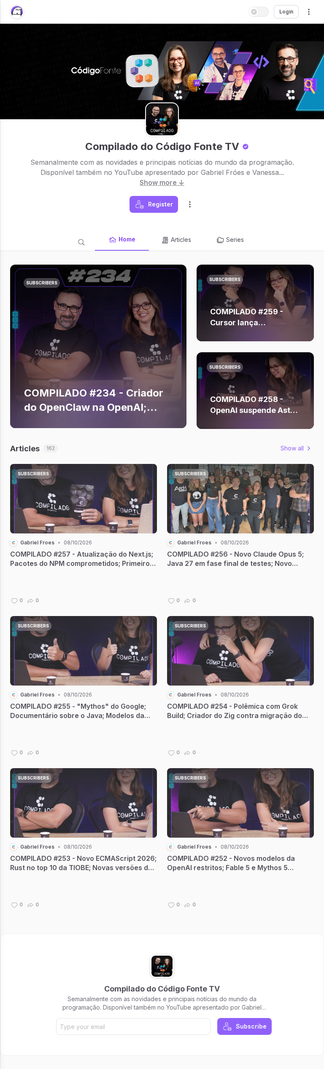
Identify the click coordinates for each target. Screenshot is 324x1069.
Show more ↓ (162, 182)
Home (127, 239)
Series (235, 239)
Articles (181, 239)
